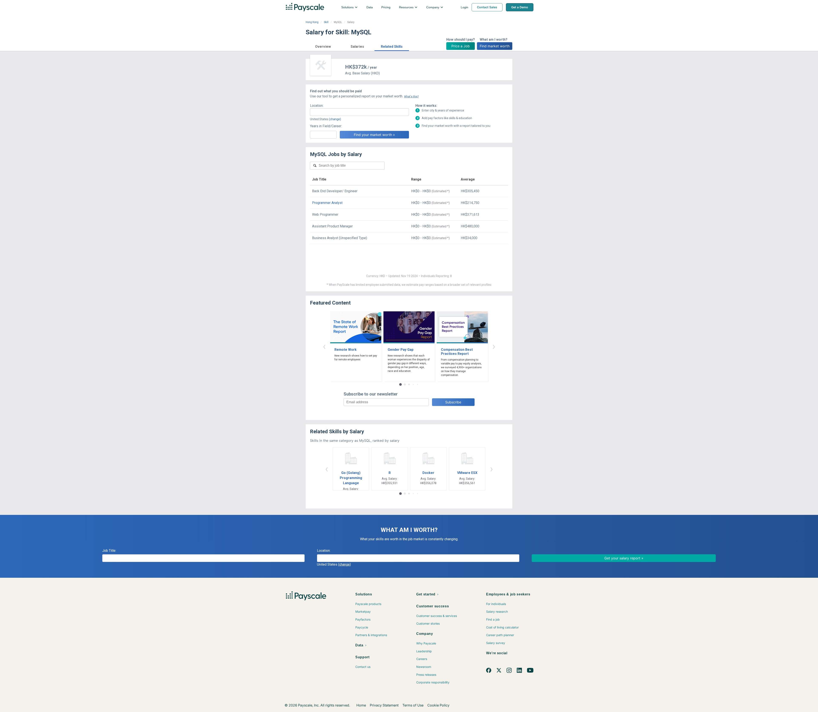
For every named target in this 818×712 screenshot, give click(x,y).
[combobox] (359, 112)
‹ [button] (324, 346)
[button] (323, 46)
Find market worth (495, 46)
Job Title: (109, 551)
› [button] (493, 346)
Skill (326, 22)
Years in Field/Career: (326, 126)
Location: (316, 106)
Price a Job (460, 46)
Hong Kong (312, 22)
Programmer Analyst (327, 203)
